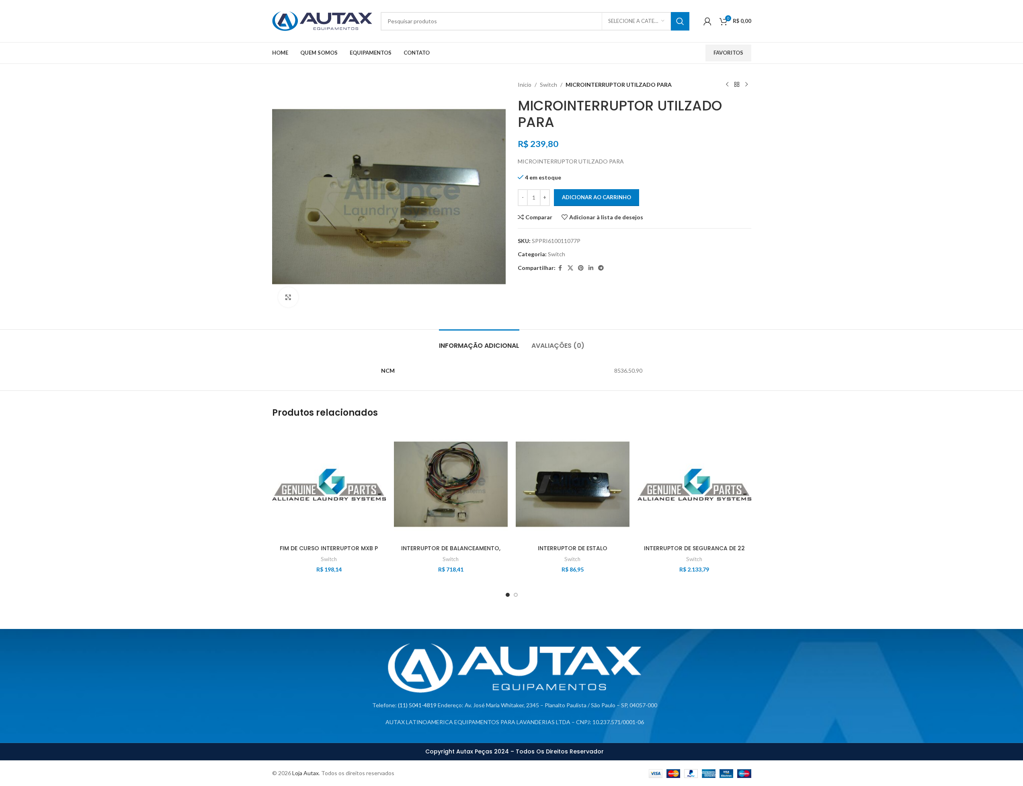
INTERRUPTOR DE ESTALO (572, 548)
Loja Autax (305, 773)
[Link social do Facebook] (560, 268)
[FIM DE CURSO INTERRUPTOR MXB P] (329, 484)
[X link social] (570, 268)
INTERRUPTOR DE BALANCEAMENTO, (450, 548)
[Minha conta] (707, 21)
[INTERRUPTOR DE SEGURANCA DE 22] (694, 484)
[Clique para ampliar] (288, 297)
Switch (548, 84)
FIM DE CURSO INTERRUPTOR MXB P (329, 548)
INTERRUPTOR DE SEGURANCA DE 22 (694, 548)
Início (524, 84)
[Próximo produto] (746, 85)
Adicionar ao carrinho (596, 197)
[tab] (479, 341)
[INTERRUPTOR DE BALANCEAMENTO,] (451, 484)
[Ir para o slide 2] (516, 595)
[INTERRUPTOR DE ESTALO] (572, 484)
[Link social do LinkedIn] (591, 268)
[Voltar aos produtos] (737, 85)
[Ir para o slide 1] (508, 595)
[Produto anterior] (727, 85)
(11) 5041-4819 (417, 705)
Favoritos (728, 52)
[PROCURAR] (680, 21)
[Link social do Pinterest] (581, 268)
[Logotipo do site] (322, 20)
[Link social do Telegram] (601, 268)
